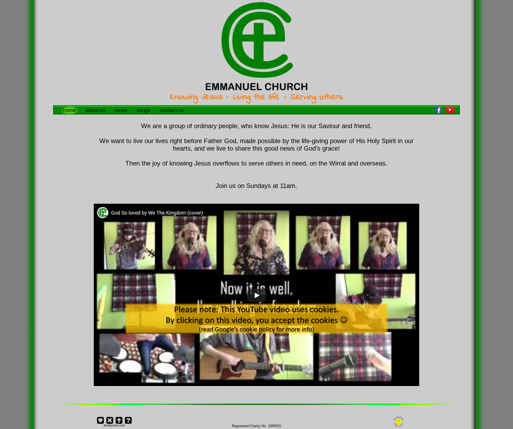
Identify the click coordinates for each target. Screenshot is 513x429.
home (69, 110)
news (121, 110)
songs (144, 110)
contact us (172, 110)
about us (96, 110)
